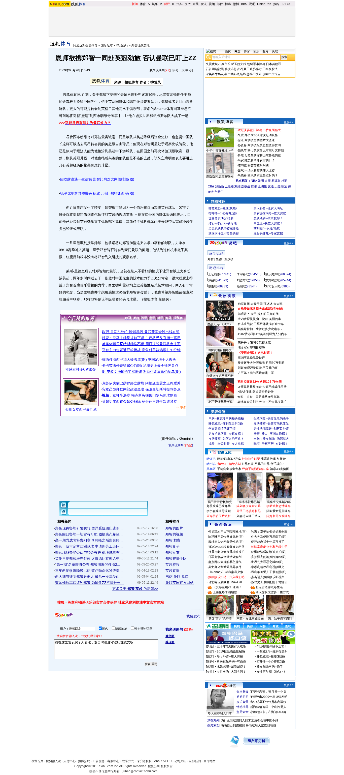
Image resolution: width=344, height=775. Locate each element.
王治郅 (229, 186)
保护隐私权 (144, 761)
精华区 (170, 636)
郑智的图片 (174, 528)
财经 (167, 4)
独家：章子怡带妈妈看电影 (269, 531)
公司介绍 (180, 761)
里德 (219, 259)
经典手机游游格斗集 (255, 469)
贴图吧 (212, 286)
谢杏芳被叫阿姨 (258, 165)
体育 (143, 4)
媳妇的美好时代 (268, 314)
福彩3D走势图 (279, 469)
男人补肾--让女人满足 (268, 208)
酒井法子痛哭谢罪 (280, 618)
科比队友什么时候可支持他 (266, 150)
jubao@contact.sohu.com (140, 771)
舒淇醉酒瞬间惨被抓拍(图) (268, 552)
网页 (237, 51)
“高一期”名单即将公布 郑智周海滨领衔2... (87, 564)
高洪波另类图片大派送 (260, 140)
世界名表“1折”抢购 (221, 218)
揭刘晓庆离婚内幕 (248, 506)
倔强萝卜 (244, 314)
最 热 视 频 (226, 296)
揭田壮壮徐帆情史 (220, 502)
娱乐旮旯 (242, 702)
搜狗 (276, 4)
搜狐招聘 (84, 761)
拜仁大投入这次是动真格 (261, 135)
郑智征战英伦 (140, 45)
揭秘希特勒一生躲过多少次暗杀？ (260, 329)
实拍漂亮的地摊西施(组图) (268, 557)
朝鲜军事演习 (256, 64)
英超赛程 (172, 564)
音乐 (256, 51)
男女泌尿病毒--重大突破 (270, 213)
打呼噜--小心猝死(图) (223, 213)
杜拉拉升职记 (251, 459)
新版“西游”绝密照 (220, 618)
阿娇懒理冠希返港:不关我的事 (258, 368)
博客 (228, 4)
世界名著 (248, 464)
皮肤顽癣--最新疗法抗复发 (271, 423)
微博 (236, 4)
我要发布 (193, 616)
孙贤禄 (242, 145)
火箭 (268, 181)
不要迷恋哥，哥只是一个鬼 (268, 692)
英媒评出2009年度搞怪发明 (268, 697)
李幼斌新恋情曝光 (278, 506)
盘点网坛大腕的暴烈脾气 (225, 562)
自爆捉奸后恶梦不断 (219, 376)
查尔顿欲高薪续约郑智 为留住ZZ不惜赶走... (89, 583)
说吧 (252, 4)
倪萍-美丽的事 (271, 319)
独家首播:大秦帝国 (250, 304)
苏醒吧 (212, 280)
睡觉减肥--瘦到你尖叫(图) (226, 423)
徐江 (241, 140)
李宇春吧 (243, 274)
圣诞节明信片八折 (219, 516)
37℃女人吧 (273, 286)
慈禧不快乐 (254, 74)
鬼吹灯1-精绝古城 (229, 464)
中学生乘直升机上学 (219, 151)
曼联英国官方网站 (179, 583)
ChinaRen (264, 4)
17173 (285, 4)
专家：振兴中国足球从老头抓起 (258, 397)
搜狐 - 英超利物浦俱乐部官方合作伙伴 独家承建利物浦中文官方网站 (110, 602)
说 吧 (233, 243)
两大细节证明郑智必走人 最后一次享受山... (89, 577)
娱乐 (155, 4)
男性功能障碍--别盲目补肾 (271, 428)
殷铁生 (245, 186)
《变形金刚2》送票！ (227, 587)
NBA (254, 181)
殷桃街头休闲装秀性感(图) (226, 542)
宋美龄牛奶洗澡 (216, 74)
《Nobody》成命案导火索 (225, 572)
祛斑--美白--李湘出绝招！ (271, 433)
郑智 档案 (173, 540)
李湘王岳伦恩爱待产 (251, 358)
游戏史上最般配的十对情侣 (269, 582)
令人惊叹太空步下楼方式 (272, 592)
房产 (188, 4)
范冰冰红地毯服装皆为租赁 (226, 547)
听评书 (211, 459)
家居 (196, 4)
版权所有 (167, 766)
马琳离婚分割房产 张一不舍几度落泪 (262, 402)
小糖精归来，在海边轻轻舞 (268, 712)
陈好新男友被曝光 (278, 516)
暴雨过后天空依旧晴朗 (261, 725)
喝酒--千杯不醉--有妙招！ (271, 443)
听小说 (211, 464)
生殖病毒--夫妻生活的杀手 (271, 418)
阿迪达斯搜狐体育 (85, 45)
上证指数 (214, 274)
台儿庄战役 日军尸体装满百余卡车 (261, 324)
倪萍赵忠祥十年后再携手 (267, 542)
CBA (211, 186)
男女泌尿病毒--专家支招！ (226, 433)
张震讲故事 (268, 459)
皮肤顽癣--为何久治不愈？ (226, 438)
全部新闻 (195, 761)
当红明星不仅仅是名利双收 (268, 702)
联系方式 (128, 761)
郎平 (254, 186)
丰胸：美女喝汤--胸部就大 (271, 438)
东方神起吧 (272, 280)
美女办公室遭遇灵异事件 (225, 567)
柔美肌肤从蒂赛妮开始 (224, 228)
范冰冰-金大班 (273, 304)
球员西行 (122, 45)
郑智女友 (172, 552)
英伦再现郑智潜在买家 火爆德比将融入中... (89, 558)
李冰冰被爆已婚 (249, 502)
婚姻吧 (241, 286)
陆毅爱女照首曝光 (278, 511)
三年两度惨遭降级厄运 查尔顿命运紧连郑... (89, 571)
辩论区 (170, 642)
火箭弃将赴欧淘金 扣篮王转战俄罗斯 (262, 387)
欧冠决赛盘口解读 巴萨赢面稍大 (259, 130)
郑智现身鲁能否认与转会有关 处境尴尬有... (89, 552)
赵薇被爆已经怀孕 (219, 506)
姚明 (261, 181)
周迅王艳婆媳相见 (248, 511)
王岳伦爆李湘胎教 (225, 592)
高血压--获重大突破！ (268, 223)
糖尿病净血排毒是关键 (224, 233)
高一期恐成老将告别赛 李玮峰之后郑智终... (89, 540)
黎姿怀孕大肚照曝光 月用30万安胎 (261, 363)
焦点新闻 (242, 692)
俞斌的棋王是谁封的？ (263, 175)
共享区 (211, 469)
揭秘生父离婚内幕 (279, 502)
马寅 (241, 160)
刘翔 (237, 186)
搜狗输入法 (53, 761)
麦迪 (271, 186)
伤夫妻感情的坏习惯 (222, 428)
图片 (265, 51)
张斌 (241, 170)
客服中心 (113, 761)
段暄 (241, 135)
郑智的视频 (174, 534)
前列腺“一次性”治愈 (267, 228)
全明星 (262, 186)
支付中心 (69, 761)
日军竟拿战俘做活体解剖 (225, 557)
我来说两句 (157, 70)
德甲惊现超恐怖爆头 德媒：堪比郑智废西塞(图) (97, 193)
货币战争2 (277, 464)
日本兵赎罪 (273, 64)
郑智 (211, 259)
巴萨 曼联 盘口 (177, 577)
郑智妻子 (172, 546)
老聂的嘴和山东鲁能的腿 (264, 155)
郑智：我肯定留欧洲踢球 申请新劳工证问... (89, 546)
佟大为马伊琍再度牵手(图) (268, 537)
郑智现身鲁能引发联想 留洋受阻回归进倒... (89, 528)
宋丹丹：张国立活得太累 (254, 342)
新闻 (135, 4)
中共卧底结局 (237, 74)
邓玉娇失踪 (238, 64)
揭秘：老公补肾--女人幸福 (226, 443)
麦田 (254, 314)
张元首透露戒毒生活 (269, 587)
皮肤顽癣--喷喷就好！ (268, 218)
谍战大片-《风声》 (219, 324)
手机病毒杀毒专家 (229, 469)
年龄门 (219, 192)
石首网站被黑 (215, 69)
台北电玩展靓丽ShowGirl (225, 582)
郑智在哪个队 (176, 558)
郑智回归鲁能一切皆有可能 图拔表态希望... (89, 534)
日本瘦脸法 (270, 69)
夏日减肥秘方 (253, 69)
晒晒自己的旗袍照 (233, 725)
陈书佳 (242, 165)
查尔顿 (228, 259)
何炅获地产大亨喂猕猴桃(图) (227, 531)
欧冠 (284, 186)
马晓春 (242, 175)
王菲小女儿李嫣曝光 (250, 618)
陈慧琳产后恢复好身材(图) (226, 537)
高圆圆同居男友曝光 (219, 176)
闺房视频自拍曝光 (220, 350)
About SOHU (163, 761)
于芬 (277, 186)
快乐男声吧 (272, 274)
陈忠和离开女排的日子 (260, 160)
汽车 (180, 4)
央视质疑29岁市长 (218, 64)
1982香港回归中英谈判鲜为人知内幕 (262, 334)
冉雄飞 (242, 155)
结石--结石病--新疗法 (223, 223)
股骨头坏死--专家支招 (268, 233)
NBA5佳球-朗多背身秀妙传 (255, 392)
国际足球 (107, 45)
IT (173, 4)
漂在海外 (213, 720)
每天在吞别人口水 (220, 713)
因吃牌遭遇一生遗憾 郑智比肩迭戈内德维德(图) (97, 179)
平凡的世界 (262, 464)
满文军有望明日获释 (251, 347)
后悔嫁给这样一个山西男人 (268, 707)
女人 (204, 4)
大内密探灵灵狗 (248, 319)
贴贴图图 (242, 697)
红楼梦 (281, 459)
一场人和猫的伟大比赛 (260, 170)
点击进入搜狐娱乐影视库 (267, 577)
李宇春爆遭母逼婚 (219, 511)
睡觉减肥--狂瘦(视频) (223, 208)
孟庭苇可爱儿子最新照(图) (268, 572)
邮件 (220, 4)
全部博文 (209, 761)
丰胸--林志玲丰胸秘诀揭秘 (226, 418)
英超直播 (172, 571)
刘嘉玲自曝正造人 (248, 516)
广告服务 (99, 761)
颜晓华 (242, 150)
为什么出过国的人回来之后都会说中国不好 (249, 720)
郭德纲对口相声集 (229, 459)
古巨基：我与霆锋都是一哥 (256, 373)
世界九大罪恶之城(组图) (267, 562)
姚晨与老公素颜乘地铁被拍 (226, 552)
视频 (212, 4)
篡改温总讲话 (234, 69)
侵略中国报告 (271, 74)
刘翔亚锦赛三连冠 (220, 401)
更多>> (288, 122)
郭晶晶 (219, 186)
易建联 (276, 181)
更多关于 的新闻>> (135, 589)
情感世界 (242, 707)
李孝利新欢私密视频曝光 (267, 567)
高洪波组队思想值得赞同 (264, 145)
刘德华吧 (243, 280)
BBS (244, 4)
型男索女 (242, 712)
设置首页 (37, 761)
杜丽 (284, 181)
